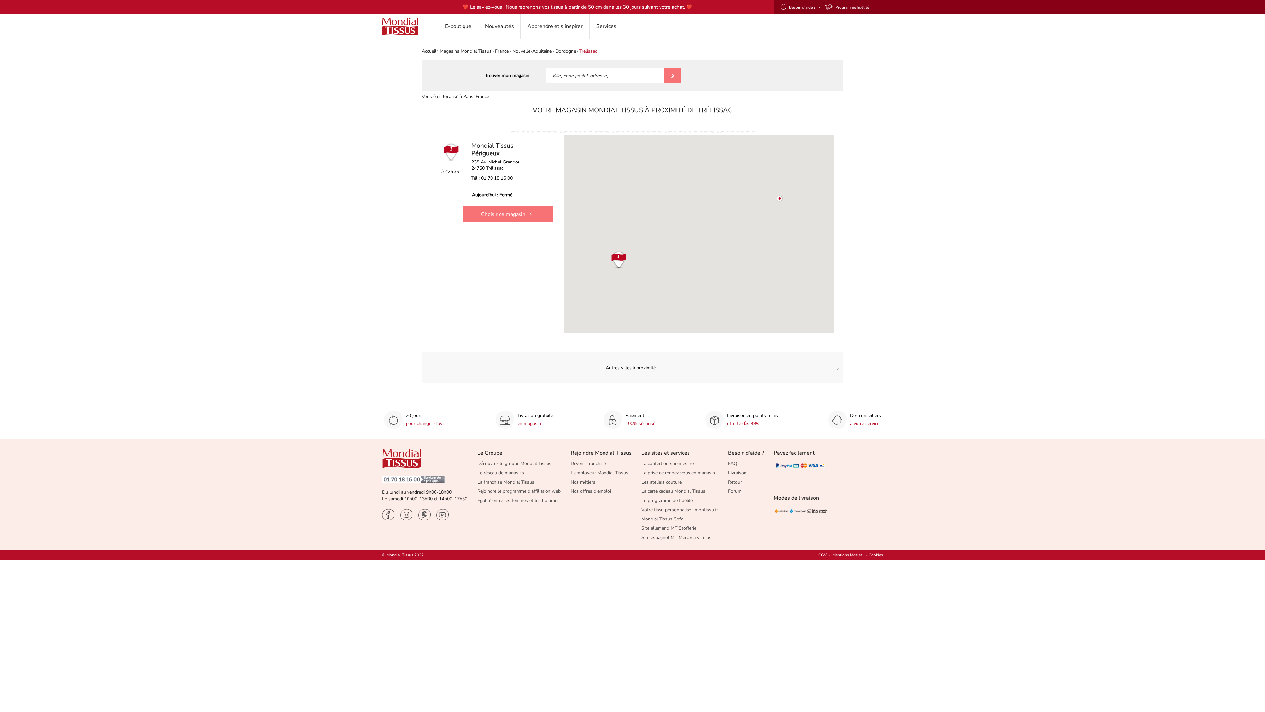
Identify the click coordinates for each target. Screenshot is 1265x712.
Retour (735, 482)
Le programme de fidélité (667, 500)
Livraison (737, 473)
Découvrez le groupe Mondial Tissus (514, 463)
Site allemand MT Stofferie (668, 528)
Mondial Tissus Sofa (662, 519)
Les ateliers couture (661, 482)
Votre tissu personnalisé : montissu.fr (679, 510)
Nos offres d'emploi (591, 491)
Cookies (876, 555)
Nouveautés (499, 26)
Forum (735, 491)
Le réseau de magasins (500, 473)
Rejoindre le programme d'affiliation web (519, 491)
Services (606, 26)
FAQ (732, 463)
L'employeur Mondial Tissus (599, 473)
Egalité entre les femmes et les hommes (518, 500)
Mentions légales (847, 555)
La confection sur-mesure (667, 463)
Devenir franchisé (588, 463)
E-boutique (458, 26)
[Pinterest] (424, 514)
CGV (822, 555)
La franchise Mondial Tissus (505, 482)
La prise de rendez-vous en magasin (678, 473)
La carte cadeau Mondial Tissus (673, 491)
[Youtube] (442, 514)
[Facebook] (388, 514)
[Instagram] (406, 514)
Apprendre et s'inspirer (555, 26)
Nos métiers (583, 482)
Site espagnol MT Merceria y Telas (676, 537)
